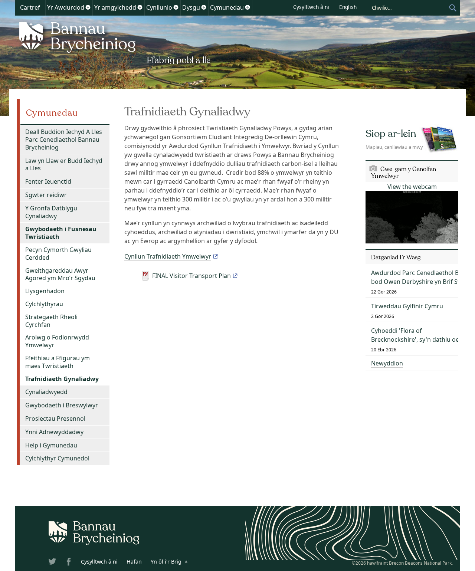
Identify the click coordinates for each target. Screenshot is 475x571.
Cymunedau (227, 7)
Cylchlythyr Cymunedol (57, 458)
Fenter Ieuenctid (48, 181)
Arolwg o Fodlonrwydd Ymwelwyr (57, 341)
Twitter (53, 562)
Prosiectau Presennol (55, 418)
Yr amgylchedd (115, 7)
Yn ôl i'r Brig (166, 561)
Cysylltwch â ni (311, 6)
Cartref (30, 7)
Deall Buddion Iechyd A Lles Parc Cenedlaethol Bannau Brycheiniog (63, 139)
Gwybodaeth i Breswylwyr (61, 405)
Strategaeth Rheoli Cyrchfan (51, 321)
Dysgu (191, 7)
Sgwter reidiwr (46, 195)
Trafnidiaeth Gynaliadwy (62, 379)
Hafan (134, 561)
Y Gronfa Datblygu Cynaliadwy (51, 212)
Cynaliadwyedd (46, 392)
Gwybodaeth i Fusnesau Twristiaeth (60, 233)
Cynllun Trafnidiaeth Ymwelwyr (167, 256)
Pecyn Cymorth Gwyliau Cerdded (58, 254)
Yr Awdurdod (65, 7)
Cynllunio (159, 7)
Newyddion (387, 363)
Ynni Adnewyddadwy (54, 432)
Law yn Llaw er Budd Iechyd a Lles (63, 165)
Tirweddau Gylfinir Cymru (407, 306)
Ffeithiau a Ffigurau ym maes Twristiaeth (57, 362)
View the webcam (412, 187)
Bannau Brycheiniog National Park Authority (112, 42)
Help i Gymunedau (51, 445)
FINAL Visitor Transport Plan (191, 276)
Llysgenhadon (45, 291)
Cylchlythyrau (44, 304)
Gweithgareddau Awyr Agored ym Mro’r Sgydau (60, 274)
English (348, 6)
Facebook (69, 562)
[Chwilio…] (408, 7)
